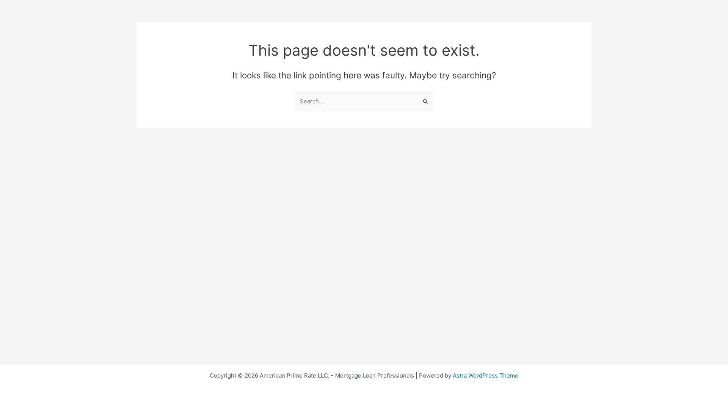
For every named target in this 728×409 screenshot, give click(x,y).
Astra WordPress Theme (485, 375)
